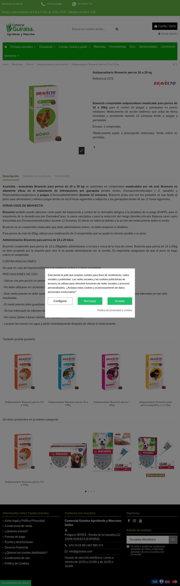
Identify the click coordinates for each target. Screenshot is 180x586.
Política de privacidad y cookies (114, 310)
